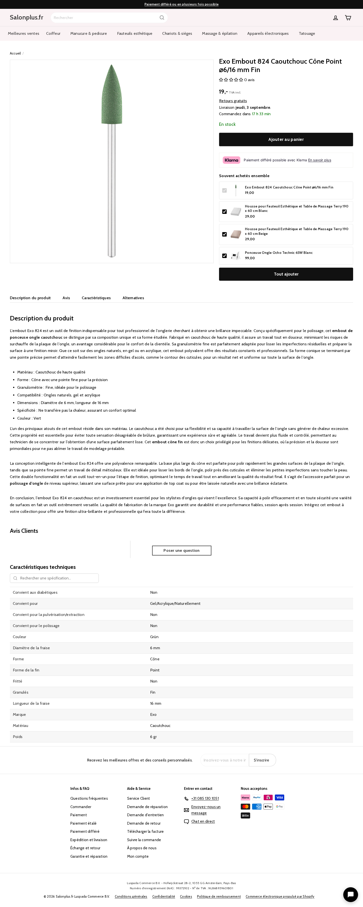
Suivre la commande (144, 840)
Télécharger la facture (145, 831)
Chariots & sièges (177, 33)
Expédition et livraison (88, 840)
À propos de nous (142, 848)
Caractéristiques (96, 298)
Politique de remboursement (219, 896)
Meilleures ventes (23, 33)
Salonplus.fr (26, 17)
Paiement (78, 815)
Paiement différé (85, 831)
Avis (66, 298)
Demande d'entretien (145, 815)
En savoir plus (319, 160)
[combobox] (109, 17)
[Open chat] (350, 894)
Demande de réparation (147, 807)
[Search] (162, 17)
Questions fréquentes (89, 798)
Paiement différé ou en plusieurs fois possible (181, 4)
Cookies (186, 896)
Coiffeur (53, 33)
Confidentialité (163, 896)
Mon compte (138, 856)
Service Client (138, 798)
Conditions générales (131, 896)
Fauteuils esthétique (135, 33)
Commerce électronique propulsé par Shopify (280, 896)
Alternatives (133, 298)
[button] (231, 79)
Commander (80, 807)
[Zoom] (111, 161)
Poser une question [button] (181, 550)
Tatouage (307, 33)
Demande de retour (144, 823)
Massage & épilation (219, 33)
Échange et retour (85, 848)
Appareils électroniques (268, 33)
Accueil (15, 53)
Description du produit (30, 298)
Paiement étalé (83, 823)
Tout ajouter (286, 274)
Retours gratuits (233, 100)
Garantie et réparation (88, 856)
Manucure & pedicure (88, 33)
